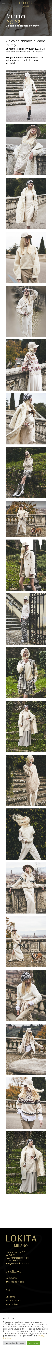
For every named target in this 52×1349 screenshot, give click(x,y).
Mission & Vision (13, 1300)
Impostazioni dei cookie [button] (14, 1343)
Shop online (12, 1304)
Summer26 (11, 1278)
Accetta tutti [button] (34, 1343)
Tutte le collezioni (15, 1282)
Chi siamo (10, 1297)
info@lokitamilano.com (17, 1263)
